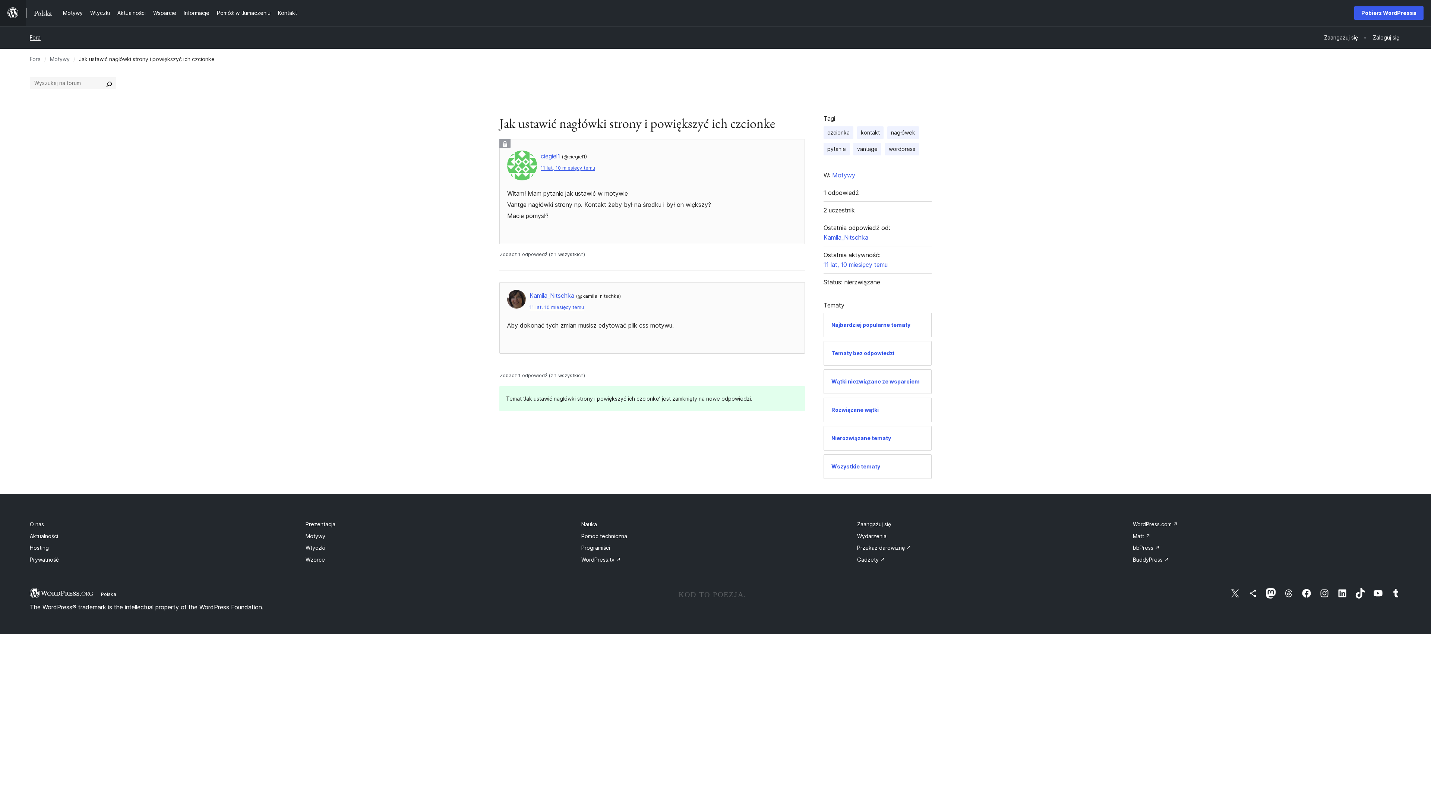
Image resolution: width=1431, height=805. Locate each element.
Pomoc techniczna (604, 536)
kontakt (870, 132)
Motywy (60, 59)
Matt (1141, 536)
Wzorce (315, 559)
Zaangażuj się (874, 524)
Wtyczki (315, 547)
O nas (37, 524)
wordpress (902, 149)
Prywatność (44, 559)
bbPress (1146, 547)
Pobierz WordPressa (1388, 13)
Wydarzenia (872, 536)
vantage (867, 149)
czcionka (838, 132)
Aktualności (44, 536)
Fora (35, 37)
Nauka (589, 524)
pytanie (836, 149)
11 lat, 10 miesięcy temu (568, 168)
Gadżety (871, 559)
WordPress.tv (601, 559)
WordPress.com (1155, 524)
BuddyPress (1151, 559)
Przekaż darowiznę (884, 547)
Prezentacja (320, 524)
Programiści (595, 547)
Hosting (39, 547)
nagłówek (903, 132)
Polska (108, 594)
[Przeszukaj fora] (109, 83)
